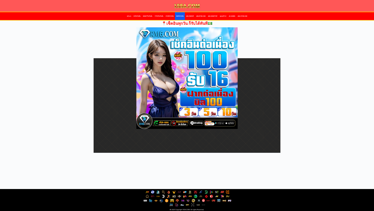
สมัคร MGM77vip (212, 16)
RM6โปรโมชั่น (180, 16)
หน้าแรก (129, 16)
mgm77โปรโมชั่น (147, 16)
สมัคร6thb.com (201, 16)
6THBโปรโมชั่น (170, 16)
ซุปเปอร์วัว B (223, 16)
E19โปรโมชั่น (137, 16)
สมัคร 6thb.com (242, 16)
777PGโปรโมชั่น (159, 16)
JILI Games (232, 16)
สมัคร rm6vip (190, 16)
